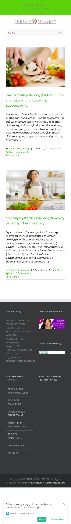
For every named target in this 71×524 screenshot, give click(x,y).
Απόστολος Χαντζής (19, 148)
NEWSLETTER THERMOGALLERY (18, 390)
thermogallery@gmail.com (36, 8)
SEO (62, 482)
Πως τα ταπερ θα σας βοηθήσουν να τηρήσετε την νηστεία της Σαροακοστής (35, 100)
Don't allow (57, 519)
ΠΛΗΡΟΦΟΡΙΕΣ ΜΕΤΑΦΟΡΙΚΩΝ (17, 424)
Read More (11, 155)
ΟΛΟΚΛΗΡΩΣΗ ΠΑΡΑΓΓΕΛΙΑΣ (16, 413)
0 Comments (22, 151)
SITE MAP (13, 453)
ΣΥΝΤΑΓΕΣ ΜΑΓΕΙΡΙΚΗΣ (15, 402)
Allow (42, 519)
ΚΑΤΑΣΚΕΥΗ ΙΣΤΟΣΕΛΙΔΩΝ (45, 482)
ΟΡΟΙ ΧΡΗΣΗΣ (16, 445)
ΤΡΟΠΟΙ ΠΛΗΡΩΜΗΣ (15, 436)
